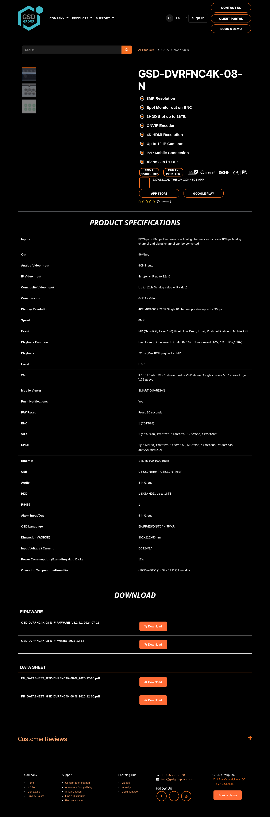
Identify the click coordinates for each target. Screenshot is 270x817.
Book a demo (228, 795)
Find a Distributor (75, 796)
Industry (126, 787)
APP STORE (159, 193)
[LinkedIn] (174, 796)
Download (154, 626)
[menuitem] (59, 18)
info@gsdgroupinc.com (176, 779)
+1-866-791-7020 (173, 775)
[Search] (127, 50)
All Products (146, 49)
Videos (126, 782)
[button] (169, 18)
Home (31, 782)
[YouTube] (186, 796)
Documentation (130, 791)
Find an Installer (74, 800)
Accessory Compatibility (79, 787)
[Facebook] (162, 796)
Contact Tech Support (77, 782)
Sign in (198, 18)
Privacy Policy (36, 796)
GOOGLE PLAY (203, 193)
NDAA (31, 787)
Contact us (34, 791)
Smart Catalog (73, 791)
